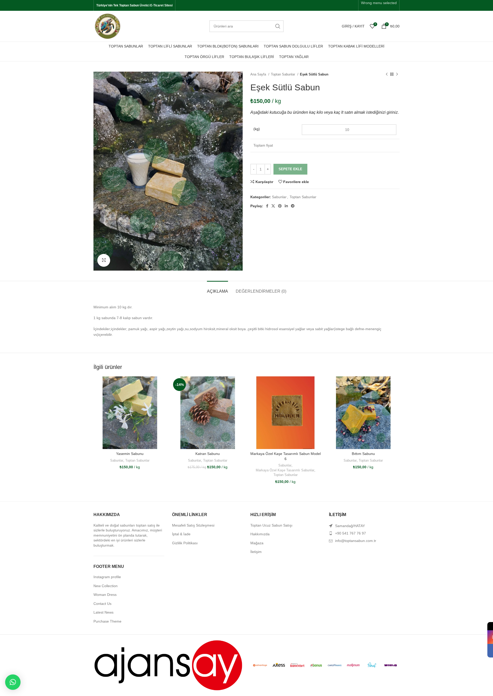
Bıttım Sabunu (363, 454)
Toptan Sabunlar (283, 74)
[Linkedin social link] (286, 206)
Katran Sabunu (207, 454)
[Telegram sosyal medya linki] (292, 206)
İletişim (256, 552)
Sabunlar (279, 197)
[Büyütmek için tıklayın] (103, 260)
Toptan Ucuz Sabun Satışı (271, 525)
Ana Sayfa (258, 74)
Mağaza (256, 543)
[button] (13, 682)
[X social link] (273, 206)
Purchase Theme (107, 621)
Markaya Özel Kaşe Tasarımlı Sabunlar (285, 470)
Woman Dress (105, 595)
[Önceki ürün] (386, 74)
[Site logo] (107, 26)
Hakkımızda (260, 534)
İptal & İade (181, 534)
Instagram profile (107, 577)
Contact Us (102, 604)
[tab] (217, 289)
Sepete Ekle (290, 169)
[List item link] (364, 533)
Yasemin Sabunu (130, 454)
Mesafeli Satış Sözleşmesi (193, 525)
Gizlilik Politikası (185, 543)
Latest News (103, 612)
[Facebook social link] (267, 206)
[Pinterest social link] (280, 206)
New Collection (105, 586)
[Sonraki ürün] (397, 74)
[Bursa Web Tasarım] (168, 665)
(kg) (256, 129)
